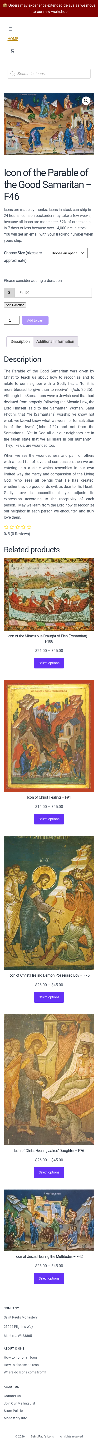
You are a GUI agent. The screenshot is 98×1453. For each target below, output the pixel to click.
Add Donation (15, 305)
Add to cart (35, 320)
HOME (13, 39)
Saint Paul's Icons (42, 1436)
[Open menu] (10, 29)
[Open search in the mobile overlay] (49, 74)
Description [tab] (20, 341)
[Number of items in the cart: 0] (12, 51)
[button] (86, 101)
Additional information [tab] (55, 341)
